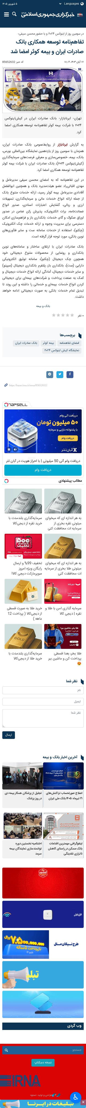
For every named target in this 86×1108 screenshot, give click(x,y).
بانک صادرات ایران (26, 343)
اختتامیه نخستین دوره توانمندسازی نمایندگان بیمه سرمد (25, 849)
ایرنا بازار (48, 15)
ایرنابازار (62, 145)
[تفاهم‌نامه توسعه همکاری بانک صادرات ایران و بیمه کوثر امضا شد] (43, 90)
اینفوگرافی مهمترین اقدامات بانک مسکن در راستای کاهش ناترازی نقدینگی (65, 849)
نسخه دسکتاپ (43, 1062)
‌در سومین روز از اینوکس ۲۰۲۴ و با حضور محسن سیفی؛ (51, 34)
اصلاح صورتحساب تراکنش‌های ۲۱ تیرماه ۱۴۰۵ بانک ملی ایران (64, 796)
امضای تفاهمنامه (69, 343)
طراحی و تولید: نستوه (41, 1095)
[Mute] (15, 449)
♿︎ (75, 1097)
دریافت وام (43, 470)
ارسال (8, 735)
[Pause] (9, 449)
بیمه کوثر (48, 343)
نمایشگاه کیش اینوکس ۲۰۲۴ (61, 350)
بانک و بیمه (43, 306)
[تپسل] (6, 404)
